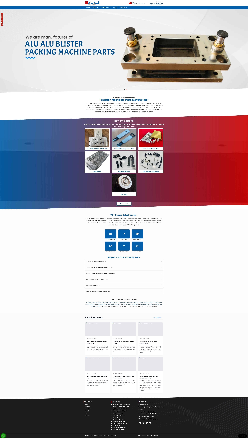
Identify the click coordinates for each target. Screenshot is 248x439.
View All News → (158, 317)
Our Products (105, 7)
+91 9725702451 (152, 413)
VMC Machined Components (113, 304)
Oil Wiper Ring (116, 425)
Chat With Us (242, 435)
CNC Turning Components (119, 427)
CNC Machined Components (151, 171)
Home (88, 7)
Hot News (105, 338)
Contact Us (123, 7)
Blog (86, 413)
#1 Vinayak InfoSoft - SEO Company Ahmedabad (104, 435)
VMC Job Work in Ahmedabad (120, 412)
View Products (124, 204)
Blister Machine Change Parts (110, 302)
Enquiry (115, 7)
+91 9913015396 (156, 4)
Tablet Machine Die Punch (119, 421)
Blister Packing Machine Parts (151, 148)
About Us (95, 7)
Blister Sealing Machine (146, 302)
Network (87, 412)
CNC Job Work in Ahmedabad (130, 304)
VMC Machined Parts (124, 171)
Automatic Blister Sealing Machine (129, 302)
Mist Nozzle (124, 194)
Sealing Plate (97, 171)
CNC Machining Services (147, 304)
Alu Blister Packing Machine (93, 302)
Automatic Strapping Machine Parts (124, 148)
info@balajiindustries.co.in (138, 3)
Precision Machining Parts (119, 419)
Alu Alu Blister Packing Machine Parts (97, 148)
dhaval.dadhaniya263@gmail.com (149, 418)
